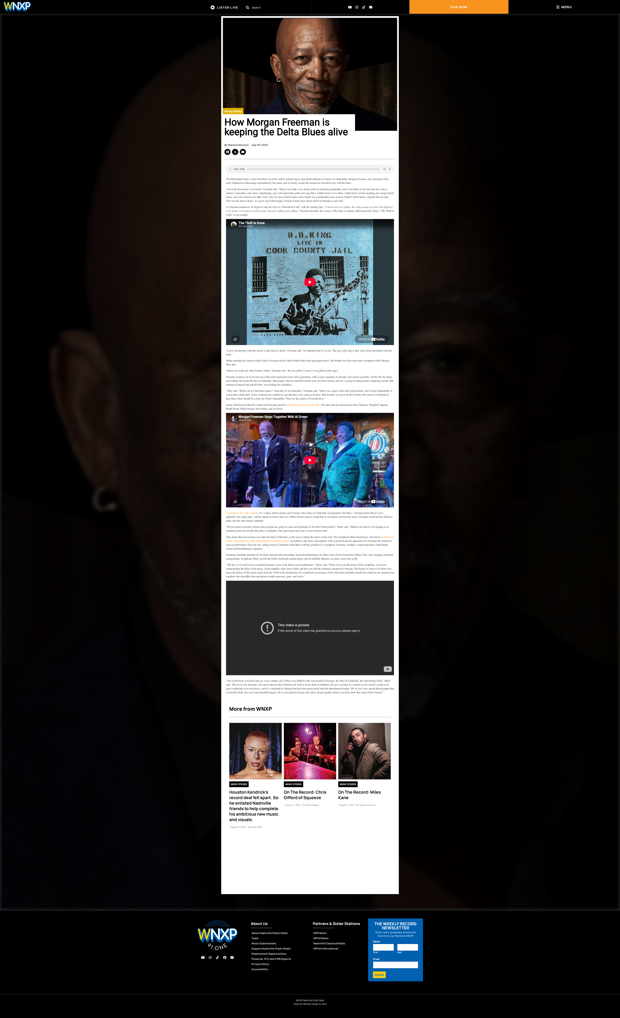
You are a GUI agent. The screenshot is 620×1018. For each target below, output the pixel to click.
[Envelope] (370, 7)
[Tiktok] (364, 7)
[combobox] (278, 7)
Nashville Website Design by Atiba (310, 1003)
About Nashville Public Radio (270, 933)
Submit (379, 975)
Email (377, 959)
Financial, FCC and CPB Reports (271, 959)
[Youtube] (350, 7)
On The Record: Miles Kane (359, 794)
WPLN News (321, 938)
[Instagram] (357, 7)
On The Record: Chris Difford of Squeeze (305, 794)
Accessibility (260, 969)
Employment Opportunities (269, 953)
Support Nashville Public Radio (271, 948)
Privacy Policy (260, 964)
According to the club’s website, (242, 512)
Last (399, 952)
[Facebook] (225, 957)
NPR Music (320, 933)
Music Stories (233, 111)
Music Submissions (264, 943)
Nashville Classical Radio (329, 943)
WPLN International (325, 948)
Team (255, 938)
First (375, 952)
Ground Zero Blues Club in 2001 (303, 404)
